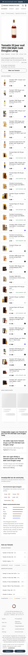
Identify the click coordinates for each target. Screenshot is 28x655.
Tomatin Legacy (7, 561)
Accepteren (20, 651)
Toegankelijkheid (19, 626)
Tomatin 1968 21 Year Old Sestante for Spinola (12, 586)
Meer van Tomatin (14, 70)
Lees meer (24, 62)
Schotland (4, 9)
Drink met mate (19, 632)
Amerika (23, 9)
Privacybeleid (18, 618)
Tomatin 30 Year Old (8, 557)
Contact (4, 626)
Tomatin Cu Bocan (7, 594)
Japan (17, 9)
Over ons (4, 622)
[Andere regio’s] (26, 5)
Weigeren (8, 651)
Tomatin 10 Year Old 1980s (9, 577)
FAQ (3, 629)
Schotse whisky (10, 13)
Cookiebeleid (11, 648)
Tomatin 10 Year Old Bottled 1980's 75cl (12, 582)
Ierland (11, 9)
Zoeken (4, 618)
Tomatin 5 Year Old (7, 590)
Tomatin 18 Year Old (8, 552)
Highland (6, 450)
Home (2, 13)
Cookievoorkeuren (19, 629)
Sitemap (4, 632)
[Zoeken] (23, 5)
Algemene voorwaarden (18, 622)
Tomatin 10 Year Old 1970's (10, 573)
